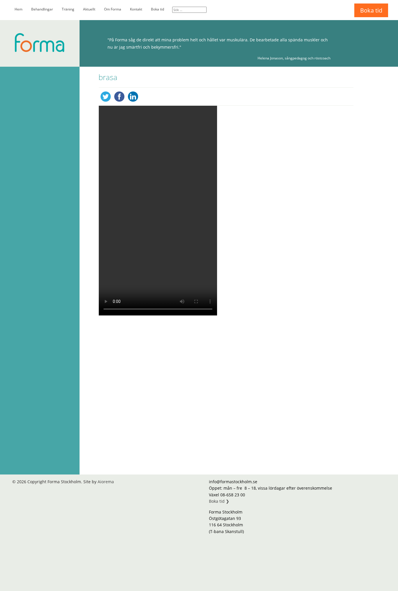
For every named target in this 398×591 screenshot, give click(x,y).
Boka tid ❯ (219, 501)
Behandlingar (42, 9)
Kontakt (136, 9)
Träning (68, 9)
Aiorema (106, 481)
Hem (18, 9)
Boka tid (157, 9)
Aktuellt (89, 9)
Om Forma (112, 9)
